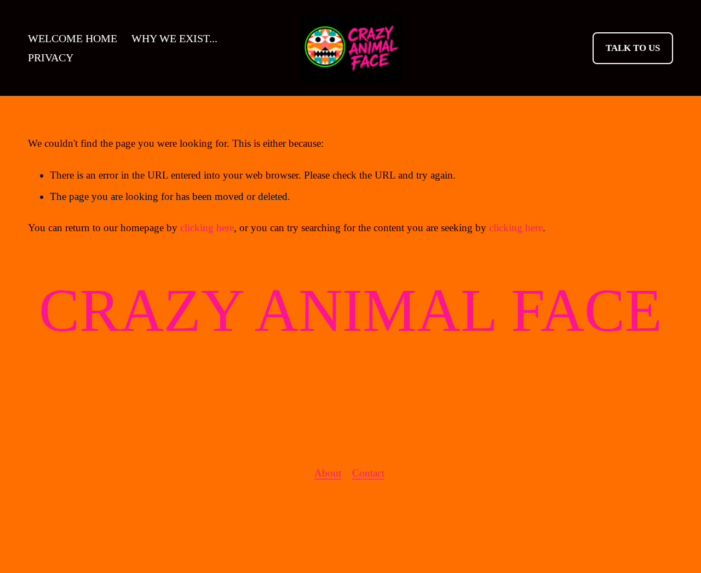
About (327, 473)
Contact (368, 473)
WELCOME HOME (72, 38)
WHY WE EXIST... (174, 38)
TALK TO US (633, 48)
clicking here (207, 227)
